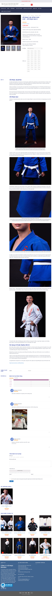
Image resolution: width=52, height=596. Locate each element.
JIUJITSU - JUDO (38, 15)
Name (10, 474)
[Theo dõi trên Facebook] (2, 588)
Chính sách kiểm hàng (22, 566)
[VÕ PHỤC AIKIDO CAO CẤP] (7, 546)
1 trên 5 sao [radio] (9, 457)
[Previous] (2, 30)
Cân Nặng (24, 48)
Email (32, 474)
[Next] (19, 30)
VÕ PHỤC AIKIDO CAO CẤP (6, 555)
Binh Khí (35, 8)
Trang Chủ (3, 8)
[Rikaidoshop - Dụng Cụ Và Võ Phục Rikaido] (10, 5)
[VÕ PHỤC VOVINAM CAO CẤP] (19, 546)
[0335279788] (50, 10)
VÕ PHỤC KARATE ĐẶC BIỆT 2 (7, 532)
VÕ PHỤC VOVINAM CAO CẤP (20, 555)
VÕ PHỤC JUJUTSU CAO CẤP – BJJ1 (6, 506)
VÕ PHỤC (10, 565)
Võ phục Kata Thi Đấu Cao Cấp (45, 555)
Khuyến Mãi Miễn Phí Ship (26, 1)
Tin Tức (39, 8)
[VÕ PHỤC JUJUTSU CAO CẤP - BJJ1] (7, 496)
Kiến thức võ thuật (6, 11)
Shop (8, 8)
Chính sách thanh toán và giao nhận (24, 565)
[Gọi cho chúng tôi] (5, 588)
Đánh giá (11, 455)
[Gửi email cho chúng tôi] (3, 588)
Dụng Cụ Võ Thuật (27, 8)
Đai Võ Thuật (19, 8)
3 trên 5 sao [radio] (14, 457)
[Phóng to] (2, 44)
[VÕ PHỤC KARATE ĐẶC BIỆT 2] (7, 523)
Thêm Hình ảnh (12, 468)
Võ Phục (12, 8)
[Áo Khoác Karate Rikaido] (32, 523)
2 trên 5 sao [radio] (11, 457)
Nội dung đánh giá (12, 459)
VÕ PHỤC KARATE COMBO (45, 532)
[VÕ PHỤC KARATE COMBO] (45, 523)
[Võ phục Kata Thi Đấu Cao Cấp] (45, 546)
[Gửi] (32, 5)
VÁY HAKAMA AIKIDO (32, 555)
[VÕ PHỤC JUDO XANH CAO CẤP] (19, 523)
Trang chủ (24, 15)
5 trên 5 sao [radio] (22, 457)
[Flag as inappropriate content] (49, 397)
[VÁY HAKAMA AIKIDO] (32, 546)
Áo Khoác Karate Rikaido (32, 532)
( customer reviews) (25, 23)
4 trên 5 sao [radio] (17, 457)
